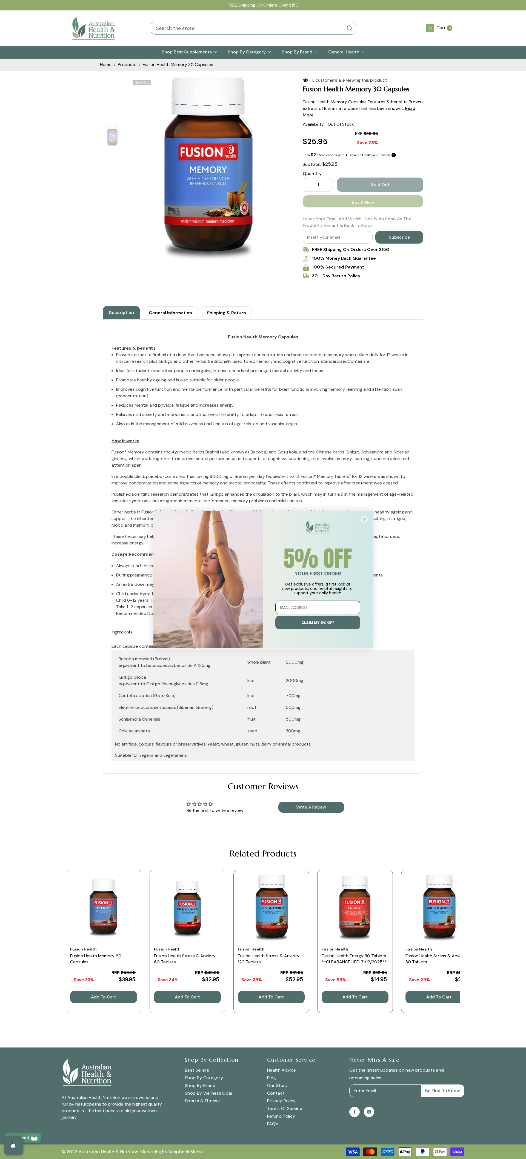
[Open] (13, 1145)
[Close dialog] (364, 519)
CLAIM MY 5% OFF (318, 622)
